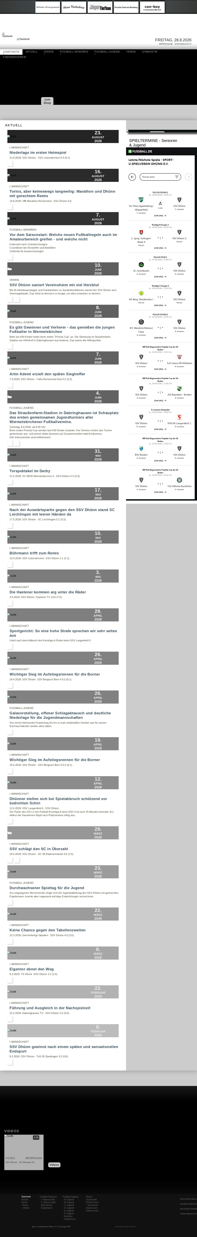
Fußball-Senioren (48, 1197)
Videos (54, 1164)
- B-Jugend (68, 1202)
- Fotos (24, 1205)
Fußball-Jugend (70, 1197)
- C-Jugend (68, 1205)
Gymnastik (150, 51)
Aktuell (31, 51)
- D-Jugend (68, 1208)
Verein (49, 51)
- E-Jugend (68, 1210)
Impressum (165, 44)
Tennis (131, 51)
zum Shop (47, 101)
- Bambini (67, 1216)
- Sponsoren (92, 1205)
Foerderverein (14, 57)
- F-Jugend (68, 1213)
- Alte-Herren (46, 1205)
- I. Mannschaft (47, 1199)
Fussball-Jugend (107, 51)
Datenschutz (182, 44)
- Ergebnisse (46, 1208)
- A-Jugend (68, 1199)
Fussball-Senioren (74, 51)
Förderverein (92, 1202)
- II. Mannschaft (47, 1202)
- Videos (25, 1208)
